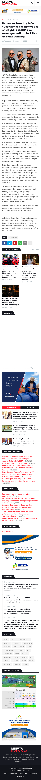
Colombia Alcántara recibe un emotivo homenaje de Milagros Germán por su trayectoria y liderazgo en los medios (30, 273)
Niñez (16, 657)
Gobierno (7, 647)
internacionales (9, 650)
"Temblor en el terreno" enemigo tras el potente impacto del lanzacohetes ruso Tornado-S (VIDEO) (18, 514)
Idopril (22, 647)
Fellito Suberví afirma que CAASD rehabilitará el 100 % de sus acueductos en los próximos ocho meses (21, 600)
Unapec (17, 664)
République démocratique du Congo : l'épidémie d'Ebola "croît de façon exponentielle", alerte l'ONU (17, 458)
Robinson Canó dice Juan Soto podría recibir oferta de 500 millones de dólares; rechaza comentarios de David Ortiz (25, 415)
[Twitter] (9, 243)
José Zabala (8, 654)
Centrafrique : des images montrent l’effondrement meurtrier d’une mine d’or (18, 480)
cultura (14, 640)
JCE (28, 650)
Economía (16, 643)
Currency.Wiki (7, 531)
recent (24, 661)
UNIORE (25, 664)
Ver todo (35, 249)
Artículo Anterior (9, 368)
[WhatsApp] (20, 243)
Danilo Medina (24, 640)
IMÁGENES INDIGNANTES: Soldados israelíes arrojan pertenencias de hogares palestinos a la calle (20, 500)
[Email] (25, 243)
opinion (24, 657)
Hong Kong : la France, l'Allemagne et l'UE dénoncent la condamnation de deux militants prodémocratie (18, 474)
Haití (14, 647)
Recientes (30, 407)
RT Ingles (20, 776)
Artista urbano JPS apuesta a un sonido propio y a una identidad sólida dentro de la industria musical (10, 272)
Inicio (4, 19)
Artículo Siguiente (31, 368)
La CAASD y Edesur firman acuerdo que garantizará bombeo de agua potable (23, 441)
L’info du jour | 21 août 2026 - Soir (14, 463)
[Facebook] (4, 243)
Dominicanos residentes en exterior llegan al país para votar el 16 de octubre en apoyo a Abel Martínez (26, 429)
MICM (17, 654)
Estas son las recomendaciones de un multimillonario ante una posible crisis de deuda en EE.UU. (18, 507)
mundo (24, 654)
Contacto (23, 774)
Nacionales (7, 657)
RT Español (33, 774)
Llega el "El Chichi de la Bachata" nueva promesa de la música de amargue (10, 301)
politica (6, 661)
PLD (31, 657)
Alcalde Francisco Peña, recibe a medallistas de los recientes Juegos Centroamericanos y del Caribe (18, 611)
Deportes (6, 643)
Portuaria (15, 661)
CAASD (6, 640)
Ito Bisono (21, 650)
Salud (31, 661)
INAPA (29, 647)
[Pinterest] (15, 243)
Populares (11, 407)
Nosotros (13, 774)
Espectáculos (13, 19)
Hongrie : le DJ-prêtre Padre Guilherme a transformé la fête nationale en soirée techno (18, 467)
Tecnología (7, 664)
